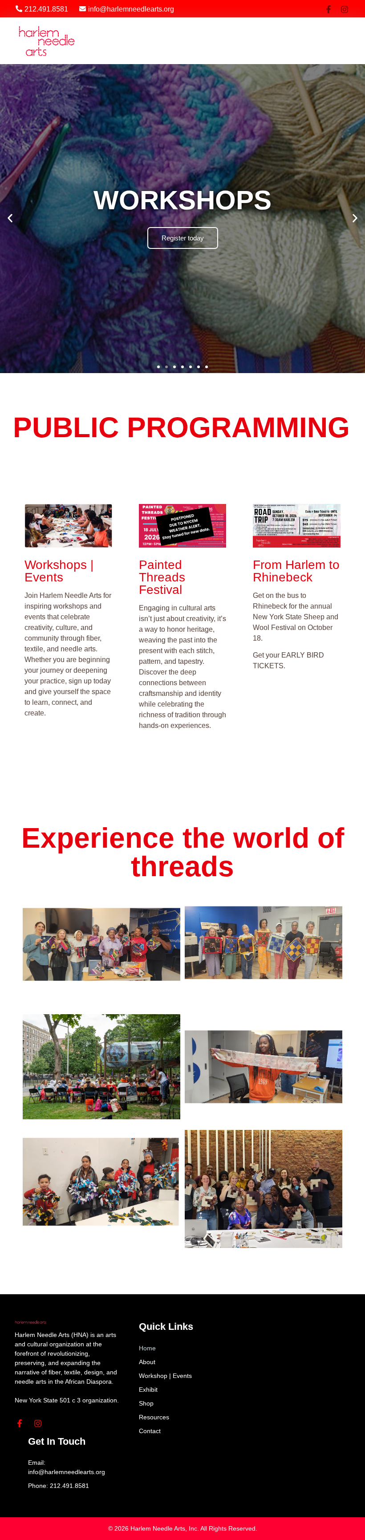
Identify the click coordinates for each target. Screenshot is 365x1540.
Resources (154, 1417)
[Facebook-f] (328, 9)
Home (147, 1348)
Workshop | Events (165, 1375)
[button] (325, 41)
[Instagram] (344, 9)
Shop (146, 1403)
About (147, 1361)
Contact (150, 1430)
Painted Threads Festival (162, 577)
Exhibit (148, 1389)
